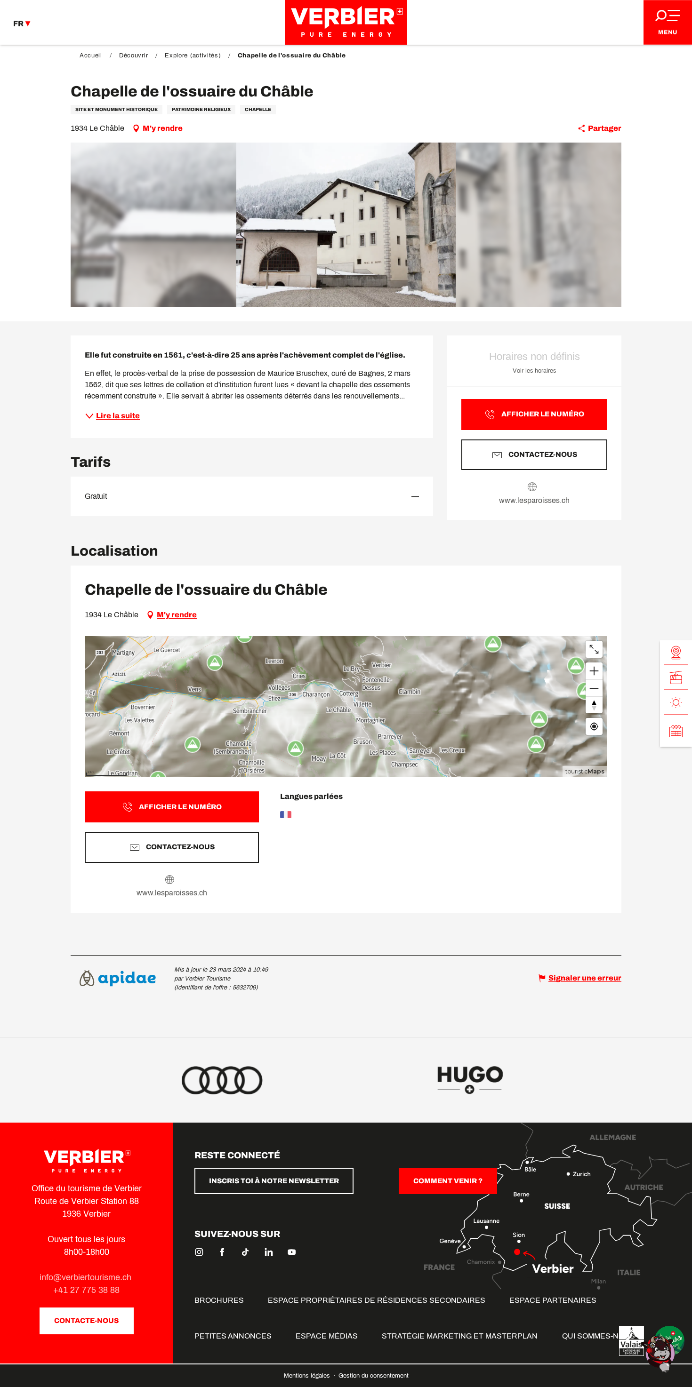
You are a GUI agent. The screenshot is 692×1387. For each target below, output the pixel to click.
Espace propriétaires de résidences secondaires (376, 1300)
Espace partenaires (552, 1300)
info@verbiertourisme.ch (87, 1277)
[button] (346, 225)
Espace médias (327, 1336)
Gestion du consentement (373, 1375)
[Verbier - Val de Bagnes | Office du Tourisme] (346, 22)
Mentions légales (308, 1375)
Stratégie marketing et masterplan (460, 1336)
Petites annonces (233, 1336)
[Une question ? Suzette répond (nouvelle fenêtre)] (659, 1353)
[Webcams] (676, 652)
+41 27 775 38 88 (86, 1290)
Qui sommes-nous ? (601, 1336)
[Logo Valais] (631, 1341)
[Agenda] (676, 731)
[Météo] (676, 702)
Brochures (219, 1300)
